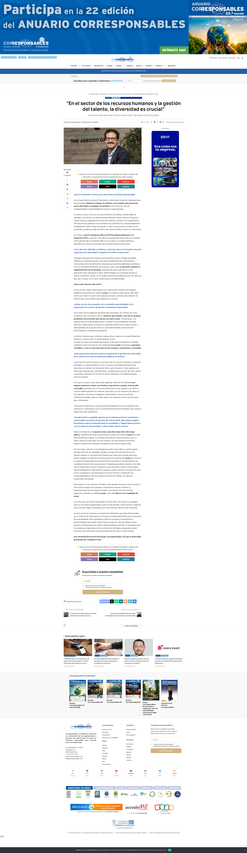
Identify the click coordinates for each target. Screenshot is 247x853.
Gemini (89, 186)
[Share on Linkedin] (67, 189)
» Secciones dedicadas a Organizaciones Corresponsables (159, 76)
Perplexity (125, 186)
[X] (87, 773)
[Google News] (131, 773)
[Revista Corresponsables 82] (133, 689)
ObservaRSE (22, 57)
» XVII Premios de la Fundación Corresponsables (42, 57)
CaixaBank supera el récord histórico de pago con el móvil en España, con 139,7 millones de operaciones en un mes (76, 661)
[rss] (174, 773)
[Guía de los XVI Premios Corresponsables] (169, 690)
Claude (89, 182)
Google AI (126, 182)
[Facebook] (73, 773)
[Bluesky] (160, 773)
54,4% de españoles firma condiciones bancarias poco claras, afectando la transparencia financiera (106, 661)
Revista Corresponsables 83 (114, 701)
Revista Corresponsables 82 (133, 701)
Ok (170, 850)
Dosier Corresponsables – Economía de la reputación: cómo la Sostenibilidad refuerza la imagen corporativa (150, 708)
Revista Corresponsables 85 (95, 701)
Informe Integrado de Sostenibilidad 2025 (165, 833)
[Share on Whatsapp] (116, 601)
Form (2, 836)
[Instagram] (102, 773)
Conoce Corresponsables (9, 57)
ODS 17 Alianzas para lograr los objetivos (131, 98)
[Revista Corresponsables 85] (95, 689)
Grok (107, 186)
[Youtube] (116, 773)
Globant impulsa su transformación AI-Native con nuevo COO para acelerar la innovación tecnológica (137, 661)
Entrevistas (108, 98)
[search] (239, 58)
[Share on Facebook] (151, 122)
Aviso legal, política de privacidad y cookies (131, 833)
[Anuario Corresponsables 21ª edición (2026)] (77, 690)
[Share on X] (154, 122)
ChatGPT (108, 182)
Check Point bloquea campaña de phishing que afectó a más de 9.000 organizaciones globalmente (168, 661)
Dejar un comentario (132, 626)
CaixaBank (72, 655)
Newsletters (232, 58)
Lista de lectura (222, 58)
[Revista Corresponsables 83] (114, 689)
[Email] (67, 194)
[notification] (242, 58)
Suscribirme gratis (103, 592)
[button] (157, 122)
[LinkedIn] (145, 773)
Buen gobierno (116, 98)
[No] (245, 850)
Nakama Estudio (107, 833)
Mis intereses (213, 58)
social (104, 293)
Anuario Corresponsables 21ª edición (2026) (77, 705)
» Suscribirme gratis (169, 81)
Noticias (67, 655)
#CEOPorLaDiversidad (124, 194)
